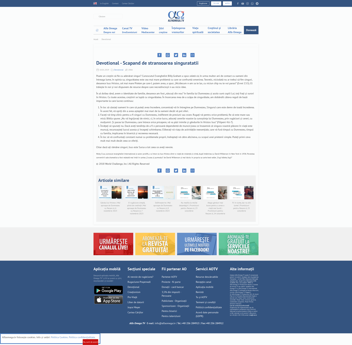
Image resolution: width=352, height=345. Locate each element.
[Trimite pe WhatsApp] (168, 55)
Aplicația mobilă (204, 287)
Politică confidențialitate (209, 307)
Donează (251, 30)
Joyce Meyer (134, 307)
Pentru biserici (169, 311)
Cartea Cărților (128, 3)
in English (104, 3)
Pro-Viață (132, 297)
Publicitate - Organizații (174, 300)
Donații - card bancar (173, 287)
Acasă (96, 39)
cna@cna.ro (253, 315)
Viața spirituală (197, 30)
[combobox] (108, 16)
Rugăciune (203, 3)
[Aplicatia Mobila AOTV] (108, 299)
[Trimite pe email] (192, 55)
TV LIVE (216, 3)
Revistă (200, 292)
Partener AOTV (169, 276)
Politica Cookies (59, 337)
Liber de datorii (136, 302)
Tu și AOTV (201, 297)
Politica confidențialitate (82, 337)
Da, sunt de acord (90, 342)
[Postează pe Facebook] (159, 55)
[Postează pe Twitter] (176, 55)
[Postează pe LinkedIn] (184, 55)
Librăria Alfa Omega (234, 30)
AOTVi (227, 3)
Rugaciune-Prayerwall (139, 281)
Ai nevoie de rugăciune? (140, 276)
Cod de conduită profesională (239, 306)
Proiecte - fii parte (171, 281)
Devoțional (118, 70)
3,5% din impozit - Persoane (171, 293)
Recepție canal (203, 281)
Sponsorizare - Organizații (175, 306)
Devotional (106, 39)
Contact (115, 3)
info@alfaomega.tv (165, 323)
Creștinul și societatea (214, 30)
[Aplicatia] (108, 289)
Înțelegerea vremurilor (178, 30)
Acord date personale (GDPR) (207, 314)
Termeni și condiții (206, 302)
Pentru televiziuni (171, 316)
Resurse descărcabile (207, 276)
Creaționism (134, 292)
